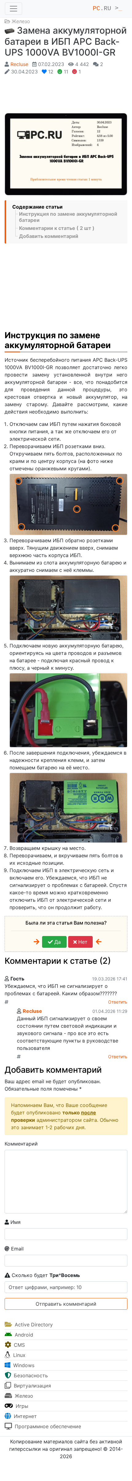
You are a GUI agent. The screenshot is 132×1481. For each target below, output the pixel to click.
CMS (18, 1345)
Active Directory (33, 1324)
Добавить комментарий (48, 236)
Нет (82, 942)
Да (57, 942)
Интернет (24, 1416)
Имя (15, 1222)
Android (23, 1335)
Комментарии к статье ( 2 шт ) (57, 228)
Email (17, 1249)
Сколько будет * (45, 1275)
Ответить (117, 1002)
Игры (21, 1406)
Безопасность (30, 1375)
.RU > (107, 8)
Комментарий (21, 1144)
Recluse (19, 64)
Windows (23, 1365)
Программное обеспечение (47, 1426)
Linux (18, 1355)
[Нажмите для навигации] (13, 8)
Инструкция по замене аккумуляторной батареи (68, 217)
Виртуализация (31, 1386)
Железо (21, 21)
